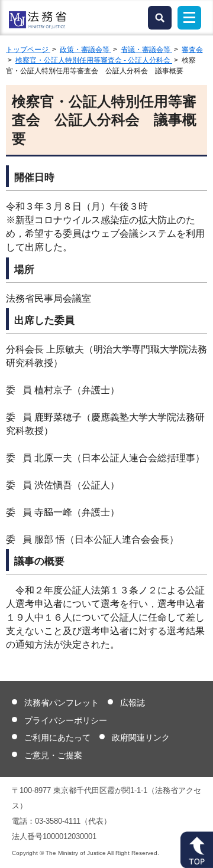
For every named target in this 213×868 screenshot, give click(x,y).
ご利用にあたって (57, 737)
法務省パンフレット (61, 702)
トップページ (28, 49)
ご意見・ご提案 (53, 755)
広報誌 (132, 702)
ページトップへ (196, 849)
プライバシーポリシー (65, 720)
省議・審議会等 (146, 49)
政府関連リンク (141, 737)
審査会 (192, 49)
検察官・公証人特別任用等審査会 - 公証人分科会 (93, 60)
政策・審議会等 (85, 49)
